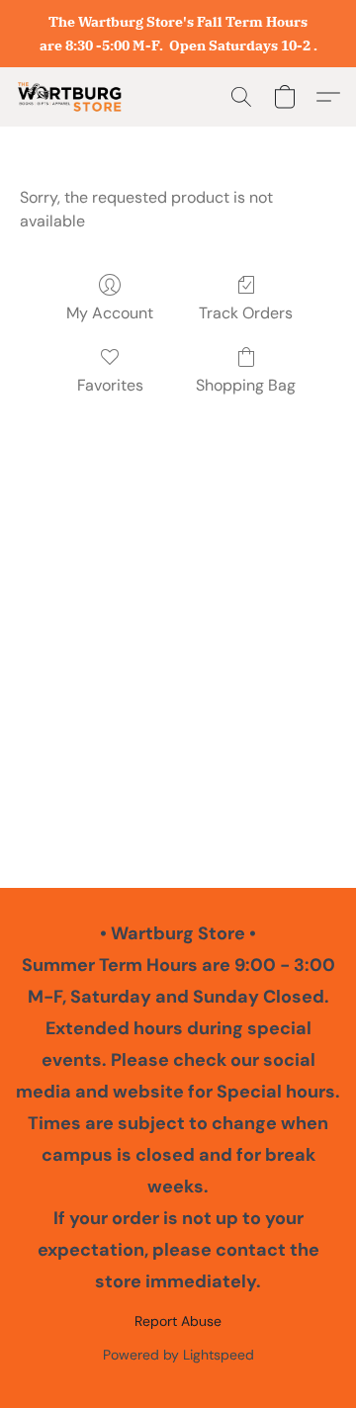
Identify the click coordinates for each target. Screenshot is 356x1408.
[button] (73, 97)
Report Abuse (178, 1321)
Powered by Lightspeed (178, 1355)
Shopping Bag (246, 385)
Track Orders (246, 313)
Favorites (110, 385)
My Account (109, 313)
